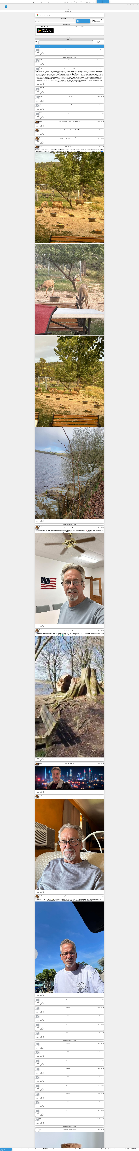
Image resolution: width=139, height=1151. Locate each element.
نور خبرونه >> (69, 11)
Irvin (40, 104)
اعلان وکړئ (100, 1148)
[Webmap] (97, 20)
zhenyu (41, 59)
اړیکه (106, 1148)
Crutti (40, 121)
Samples (41, 68)
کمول (106, 2)
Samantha (77, 121)
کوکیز (110, 1148)
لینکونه (94, 1148)
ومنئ (99, 2)
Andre (40, 1129)
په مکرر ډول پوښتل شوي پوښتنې (29, 1148)
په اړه (41, 1148)
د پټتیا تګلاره (64, 1148)
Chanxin (77, 138)
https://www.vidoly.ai (41, 71)
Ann (40, 1118)
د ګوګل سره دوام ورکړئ (46, 15)
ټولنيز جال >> (79, 26)
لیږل (38, 46)
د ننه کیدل (135, 4)
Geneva (41, 96)
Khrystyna (77, 129)
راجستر (128, 4)
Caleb (40, 113)
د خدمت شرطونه (55, 1148)
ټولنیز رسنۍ (87, 1148)
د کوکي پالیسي (74, 1148)
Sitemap (46, 1148)
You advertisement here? (69, 57)
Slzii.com (132, 1148)
